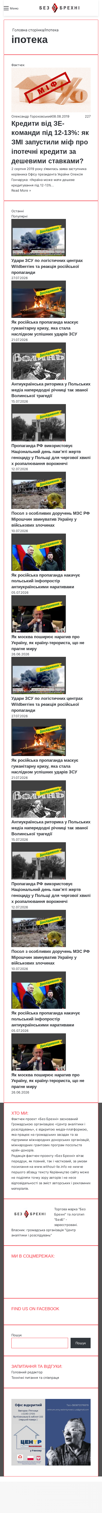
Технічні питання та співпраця (35, 1378)
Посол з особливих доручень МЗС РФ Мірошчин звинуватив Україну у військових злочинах (50, 519)
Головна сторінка (27, 30)
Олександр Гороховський (31, 116)
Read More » (21, 190)
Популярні (19, 216)
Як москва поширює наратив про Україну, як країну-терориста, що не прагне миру (47, 642)
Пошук (16, 1335)
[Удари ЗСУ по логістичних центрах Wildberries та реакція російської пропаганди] (38, 255)
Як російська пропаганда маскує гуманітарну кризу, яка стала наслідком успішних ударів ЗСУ (44, 328)
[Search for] (24, 10)
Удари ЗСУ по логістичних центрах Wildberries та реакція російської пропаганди (47, 266)
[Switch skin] (33, 10)
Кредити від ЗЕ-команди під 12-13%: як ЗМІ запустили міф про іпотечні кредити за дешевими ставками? (50, 142)
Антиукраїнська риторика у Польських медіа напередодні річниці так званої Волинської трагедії (50, 390)
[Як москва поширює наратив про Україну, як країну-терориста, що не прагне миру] (38, 631)
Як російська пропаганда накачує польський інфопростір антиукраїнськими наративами (45, 581)
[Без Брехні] (59, 7)
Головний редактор (27, 1372)
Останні (17, 211)
